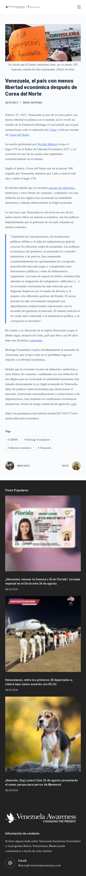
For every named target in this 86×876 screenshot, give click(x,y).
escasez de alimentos (62, 187)
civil (73, 404)
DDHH (26, 102)
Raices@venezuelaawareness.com (39, 865)
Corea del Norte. (19, 134)
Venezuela (44, 447)
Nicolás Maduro (47, 144)
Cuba (52, 129)
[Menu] (79, 7)
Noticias (36, 102)
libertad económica (19, 447)
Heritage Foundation (37, 439)
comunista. (36, 340)
